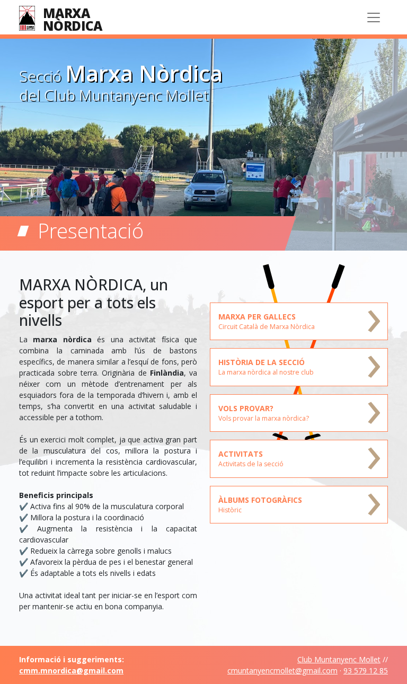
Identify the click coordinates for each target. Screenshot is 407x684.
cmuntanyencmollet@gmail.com (282, 670)
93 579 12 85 (365, 670)
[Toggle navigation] (373, 17)
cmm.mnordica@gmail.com (71, 670)
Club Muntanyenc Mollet (339, 659)
